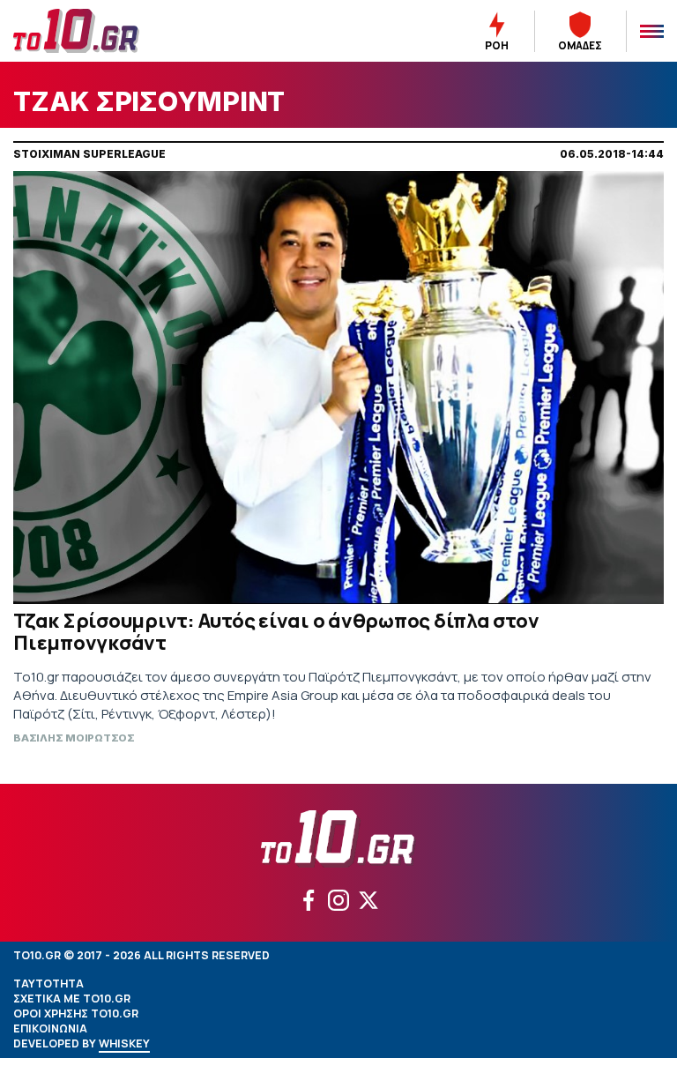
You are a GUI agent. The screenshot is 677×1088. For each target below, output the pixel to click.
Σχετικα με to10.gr (71, 998)
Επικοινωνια (50, 1028)
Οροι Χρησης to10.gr (75, 1013)
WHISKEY (124, 1043)
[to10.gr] (97, 31)
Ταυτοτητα (48, 983)
